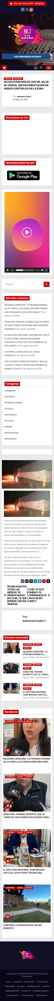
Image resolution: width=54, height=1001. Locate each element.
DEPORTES (10, 396)
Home (8, 982)
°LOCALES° (17, 982)
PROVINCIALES (11, 432)
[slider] (25, 270)
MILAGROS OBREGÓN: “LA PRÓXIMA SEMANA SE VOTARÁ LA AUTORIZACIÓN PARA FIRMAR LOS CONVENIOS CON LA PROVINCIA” (26, 308)
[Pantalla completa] (46, 270)
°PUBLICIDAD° (9, 986)
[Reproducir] (8, 270)
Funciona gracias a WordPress (19, 973)
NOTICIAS (8, 79)
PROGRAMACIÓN (33, 986)
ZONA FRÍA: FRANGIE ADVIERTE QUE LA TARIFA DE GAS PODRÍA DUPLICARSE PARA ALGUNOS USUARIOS (27, 325)
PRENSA (8, 426)
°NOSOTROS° (29, 982)
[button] (42, 67)
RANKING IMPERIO (12, 991)
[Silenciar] (42, 270)
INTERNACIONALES (13, 402)
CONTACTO (26, 991)
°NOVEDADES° (42, 982)
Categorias (10, 390)
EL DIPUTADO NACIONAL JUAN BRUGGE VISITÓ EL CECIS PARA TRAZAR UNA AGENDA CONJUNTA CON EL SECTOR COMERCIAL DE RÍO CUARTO (24, 874)
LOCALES (9, 408)
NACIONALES (11, 414)
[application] (27, 232)
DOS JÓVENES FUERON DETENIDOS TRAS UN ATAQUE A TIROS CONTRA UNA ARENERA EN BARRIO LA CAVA (26, 365)
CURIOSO (46, 986)
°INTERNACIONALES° (41, 991)
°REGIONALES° (41, 995)
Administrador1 (24, 97)
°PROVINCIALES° (27, 995)
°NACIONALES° (13, 995)
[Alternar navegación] (36, 68)
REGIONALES (18, 79)
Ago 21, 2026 (28, 657)
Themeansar (27, 976)
